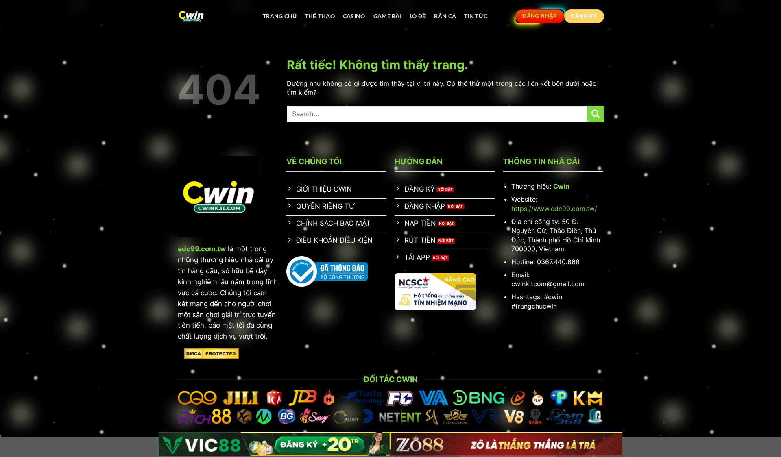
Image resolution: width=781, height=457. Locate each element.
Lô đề (418, 16)
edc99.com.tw (202, 249)
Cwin (561, 186)
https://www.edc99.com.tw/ (554, 209)
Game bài (387, 16)
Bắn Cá (445, 16)
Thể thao (320, 16)
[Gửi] (595, 114)
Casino (354, 16)
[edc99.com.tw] (212, 16)
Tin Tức (475, 16)
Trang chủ (280, 16)
